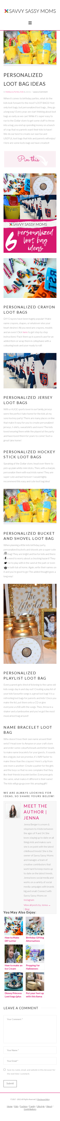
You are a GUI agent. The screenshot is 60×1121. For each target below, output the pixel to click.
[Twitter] (30, 1114)
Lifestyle (41, 1106)
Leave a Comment (40, 92)
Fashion (24, 1106)
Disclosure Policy (43, 1099)
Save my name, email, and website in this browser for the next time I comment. (31, 1072)
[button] (30, 23)
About (49, 1106)
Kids (22, 92)
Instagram (29, 899)
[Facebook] (26, 1114)
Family (32, 1106)
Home (9, 1106)
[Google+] (33, 1114)
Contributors (30, 1109)
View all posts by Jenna (37, 904)
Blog (27, 909)
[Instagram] (5, 553)
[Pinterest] (5, 567)
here (25, 332)
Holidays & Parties (12, 92)
